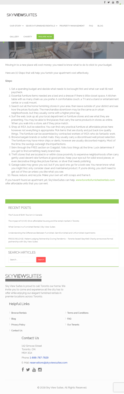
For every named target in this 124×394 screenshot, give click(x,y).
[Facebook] (104, 2)
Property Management (72, 26)
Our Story (15, 26)
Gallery (14, 37)
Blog (100, 26)
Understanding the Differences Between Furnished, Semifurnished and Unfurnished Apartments (51, 233)
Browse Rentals (19, 313)
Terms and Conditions (77, 313)
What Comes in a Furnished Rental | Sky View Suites (31, 227)
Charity (27, 37)
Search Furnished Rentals (40, 26)
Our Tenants (73, 324)
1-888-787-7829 (39, 357)
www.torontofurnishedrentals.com (95, 180)
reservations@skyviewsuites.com (48, 362)
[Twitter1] (109, 2)
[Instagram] (117, 2)
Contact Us (16, 330)
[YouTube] (113, 2)
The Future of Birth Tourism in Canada (25, 215)
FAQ (91, 26)
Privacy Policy (18, 324)
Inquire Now (45, 37)
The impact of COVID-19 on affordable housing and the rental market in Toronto (43, 221)
